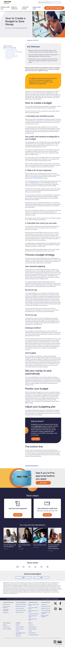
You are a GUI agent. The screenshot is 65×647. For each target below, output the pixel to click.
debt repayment (49, 302)
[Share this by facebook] (23, 566)
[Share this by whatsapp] (35, 566)
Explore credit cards (37, 8)
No (41, 577)
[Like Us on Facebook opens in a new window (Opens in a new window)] (60, 603)
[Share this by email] (17, 566)
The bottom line (9, 58)
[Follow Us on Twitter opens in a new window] (55, 603)
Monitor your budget (10, 53)
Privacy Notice (55, 598)
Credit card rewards (25, 8)
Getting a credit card (5, 8)
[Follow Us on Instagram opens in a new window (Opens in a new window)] (55, 608)
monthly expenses (39, 286)
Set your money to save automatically (14, 51)
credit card (37, 426)
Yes (24, 577)
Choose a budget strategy (11, 49)
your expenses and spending (35, 176)
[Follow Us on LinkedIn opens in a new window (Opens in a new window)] (60, 608)
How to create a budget (11, 47)
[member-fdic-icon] (60, 641)
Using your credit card (14, 8)
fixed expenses (34, 181)
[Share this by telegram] (47, 566)
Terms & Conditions (45, 598)
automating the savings (31, 378)
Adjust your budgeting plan (12, 56)
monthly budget (41, 340)
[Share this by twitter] (29, 566)
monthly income (39, 121)
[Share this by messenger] (41, 566)
